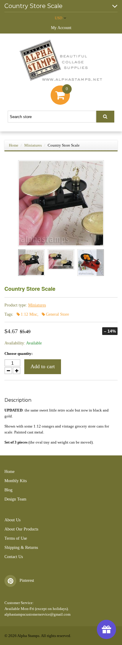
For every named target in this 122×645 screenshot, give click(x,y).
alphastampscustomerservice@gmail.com (37, 614)
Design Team (15, 499)
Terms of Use (15, 538)
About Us (12, 520)
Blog (8, 490)
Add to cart (42, 366)
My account (61, 28)
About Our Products (21, 529)
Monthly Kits (15, 481)
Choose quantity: (18, 353)
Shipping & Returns (21, 547)
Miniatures (33, 145)
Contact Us (13, 557)
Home (13, 145)
